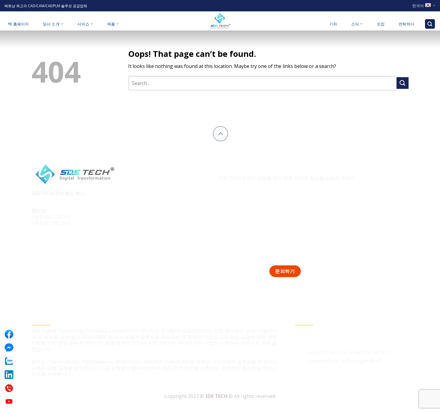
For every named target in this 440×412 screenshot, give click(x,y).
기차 (333, 24)
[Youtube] (9, 402)
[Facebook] (9, 334)
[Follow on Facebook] (37, 243)
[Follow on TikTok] (48, 243)
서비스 (83, 24)
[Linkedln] (9, 375)
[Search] (430, 24)
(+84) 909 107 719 (51, 217)
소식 (355, 24)
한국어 (418, 5)
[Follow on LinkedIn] (59, 243)
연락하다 (406, 24)
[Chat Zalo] (9, 361)
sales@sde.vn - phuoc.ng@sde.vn (345, 361)
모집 (381, 24)
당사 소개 (51, 24)
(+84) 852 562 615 (51, 223)
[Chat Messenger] (9, 348)
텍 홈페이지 (18, 24)
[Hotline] (9, 388)
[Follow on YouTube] (71, 243)
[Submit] (403, 83)
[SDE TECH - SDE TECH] (220, 21)
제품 (111, 24)
